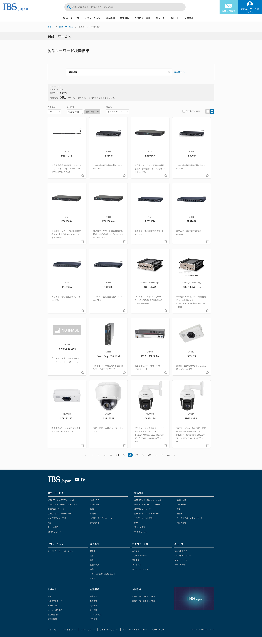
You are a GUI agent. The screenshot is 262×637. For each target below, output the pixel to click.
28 (143, 454)
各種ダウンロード (55, 601)
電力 (92, 560)
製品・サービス (71, 18)
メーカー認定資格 (55, 610)
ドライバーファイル (140, 569)
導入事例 (110, 18)
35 (168, 454)
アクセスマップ (96, 614)
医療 (49, 522)
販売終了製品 (53, 605)
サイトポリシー (69, 629)
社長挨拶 (93, 601)
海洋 (92, 569)
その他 (92, 578)
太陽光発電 (94, 522)
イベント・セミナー (182, 555)
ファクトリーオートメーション (60, 551)
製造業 (93, 513)
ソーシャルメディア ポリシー (135, 629)
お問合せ (136, 589)
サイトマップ (53, 629)
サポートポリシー (88, 629)
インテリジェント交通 (57, 518)
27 (136, 454)
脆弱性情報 (52, 619)
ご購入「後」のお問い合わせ (144, 601)
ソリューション (92, 18)
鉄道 (92, 509)
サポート (174, 18)
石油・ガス (94, 500)
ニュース (160, 18)
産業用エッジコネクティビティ (60, 513)
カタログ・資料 (142, 18)
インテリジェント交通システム (102, 573)
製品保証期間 (53, 614)
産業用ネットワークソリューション (62, 504)
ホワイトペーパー (139, 555)
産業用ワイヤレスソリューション (61, 500)
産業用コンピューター (57, 509)
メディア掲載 (179, 564)
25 (124, 454)
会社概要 (93, 605)
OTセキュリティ (54, 531)
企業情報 (188, 18)
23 (111, 454)
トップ (51, 26)
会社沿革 (93, 610)
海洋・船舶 (94, 504)
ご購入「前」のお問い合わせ (144, 596)
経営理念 (93, 596)
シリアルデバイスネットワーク (103, 518)
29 (149, 454)
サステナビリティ (158, 629)
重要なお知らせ (180, 551)
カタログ (135, 551)
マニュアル (136, 564)
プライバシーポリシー (109, 629)
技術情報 (124, 18)
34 (162, 454)
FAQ (49, 596)
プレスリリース (180, 560)
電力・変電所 (53, 527)
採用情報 (93, 619)
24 (117, 454)
